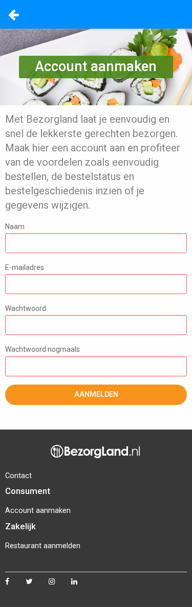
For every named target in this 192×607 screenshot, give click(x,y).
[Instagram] (60, 582)
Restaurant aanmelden (42, 546)
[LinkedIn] (82, 582)
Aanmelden (96, 394)
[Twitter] (37, 582)
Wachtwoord (25, 308)
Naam (15, 226)
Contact (18, 475)
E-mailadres (24, 267)
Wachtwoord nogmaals (42, 349)
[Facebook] (15, 582)
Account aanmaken (38, 510)
